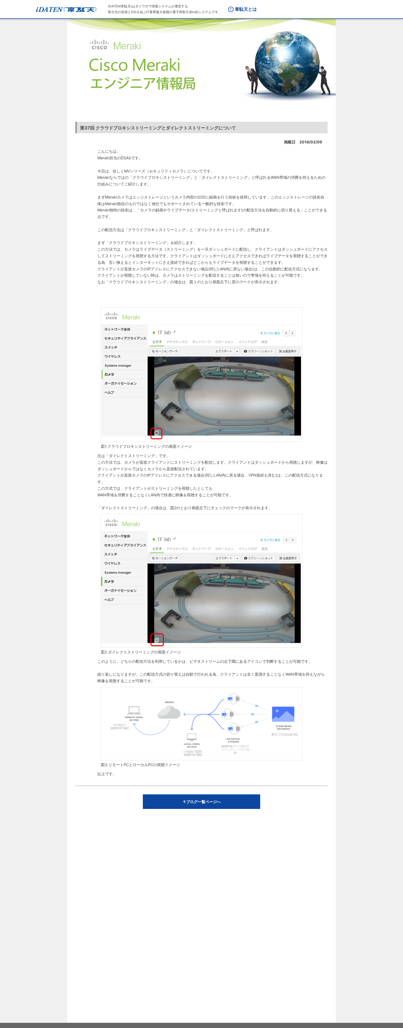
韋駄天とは (246, 9)
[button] (201, 801)
